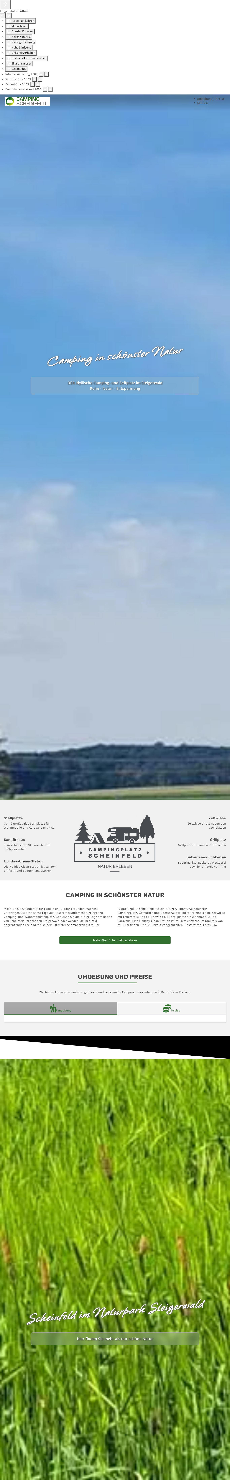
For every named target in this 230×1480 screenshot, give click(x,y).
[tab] (60, 1008)
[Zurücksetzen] (3, 15)
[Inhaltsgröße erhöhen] (46, 74)
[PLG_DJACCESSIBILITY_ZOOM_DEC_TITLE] (41, 74)
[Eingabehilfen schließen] (9, 15)
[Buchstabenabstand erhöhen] (50, 89)
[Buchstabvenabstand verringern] (45, 89)
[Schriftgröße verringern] (34, 79)
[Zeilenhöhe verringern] (32, 84)
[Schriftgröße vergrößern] (40, 79)
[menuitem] (211, 99)
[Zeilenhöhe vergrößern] (38, 84)
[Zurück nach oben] (224, 1473)
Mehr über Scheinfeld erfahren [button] (115, 940)
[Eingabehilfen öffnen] (5, 4)
